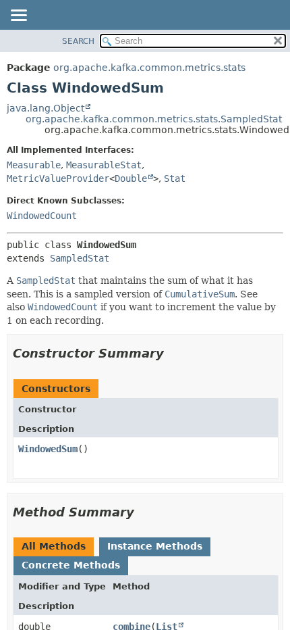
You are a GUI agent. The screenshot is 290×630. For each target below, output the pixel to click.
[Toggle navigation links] (18, 16)
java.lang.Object (45, 108)
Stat (174, 178)
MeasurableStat (104, 165)
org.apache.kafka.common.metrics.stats (149, 67)
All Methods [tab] (54, 546)
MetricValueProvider (58, 178)
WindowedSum (48, 448)
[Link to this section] (173, 353)
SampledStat (79, 258)
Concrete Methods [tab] (71, 565)
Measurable (34, 165)
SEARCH (78, 41)
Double (131, 178)
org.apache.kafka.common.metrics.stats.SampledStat (154, 119)
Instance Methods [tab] (154, 546)
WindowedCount (42, 215)
